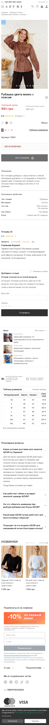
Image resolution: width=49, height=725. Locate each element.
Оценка (4, 303)
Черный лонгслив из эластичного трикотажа (11, 583)
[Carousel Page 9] (35, 85)
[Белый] (2, 123)
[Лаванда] (11, 123)
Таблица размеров (38, 130)
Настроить (6, 716)
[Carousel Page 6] (27, 85)
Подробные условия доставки (17, 485)
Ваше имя (5, 293)
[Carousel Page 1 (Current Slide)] (14, 86)
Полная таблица (39, 389)
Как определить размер (14, 428)
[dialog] (24, 716)
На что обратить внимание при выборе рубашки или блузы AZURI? (21, 506)
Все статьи (40, 331)
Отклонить (12, 721)
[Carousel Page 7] (30, 85)
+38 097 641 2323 (12, 2)
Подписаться (24, 648)
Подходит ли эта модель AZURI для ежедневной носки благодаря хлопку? (23, 527)
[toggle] (43, 2)
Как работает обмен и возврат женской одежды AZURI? (19, 495)
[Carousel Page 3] (19, 85)
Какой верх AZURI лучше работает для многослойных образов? (23, 516)
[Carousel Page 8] (33, 85)
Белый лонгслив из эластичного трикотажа (35, 583)
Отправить (24, 312)
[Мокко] (7, 123)
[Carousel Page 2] (16, 85)
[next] (43, 543)
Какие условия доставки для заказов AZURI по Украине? (22, 451)
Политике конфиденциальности (29, 712)
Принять (35, 721)
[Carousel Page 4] (22, 85)
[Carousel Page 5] (24, 85)
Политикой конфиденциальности (17, 655)
